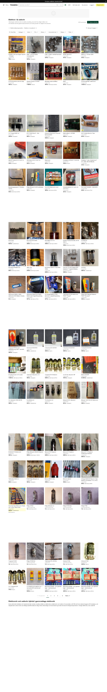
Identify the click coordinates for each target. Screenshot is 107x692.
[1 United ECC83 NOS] (89, 338)
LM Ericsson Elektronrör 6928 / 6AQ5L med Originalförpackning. (34, 295)
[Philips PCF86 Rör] (35, 551)
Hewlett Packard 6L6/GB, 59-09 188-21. (71, 241)
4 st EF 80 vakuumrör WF (69, 374)
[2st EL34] (89, 257)
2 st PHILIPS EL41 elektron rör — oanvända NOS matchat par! (34, 587)
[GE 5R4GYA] (89, 230)
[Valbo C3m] (35, 257)
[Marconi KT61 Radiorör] (53, 442)
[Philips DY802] (35, 496)
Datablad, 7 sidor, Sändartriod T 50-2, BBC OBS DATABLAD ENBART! (89, 161)
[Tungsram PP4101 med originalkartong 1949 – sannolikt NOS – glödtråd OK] (17, 338)
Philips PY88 (84, 505)
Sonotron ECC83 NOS (32, 347)
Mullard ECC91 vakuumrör (69, 400)
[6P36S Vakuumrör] (71, 44)
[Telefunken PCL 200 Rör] (53, 551)
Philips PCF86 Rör (31, 561)
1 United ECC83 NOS (86, 347)
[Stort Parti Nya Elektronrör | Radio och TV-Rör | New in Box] (17, 496)
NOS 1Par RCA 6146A (32, 240)
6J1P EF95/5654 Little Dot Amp (16, 81)
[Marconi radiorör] (71, 469)
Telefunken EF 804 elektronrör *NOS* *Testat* (70, 295)
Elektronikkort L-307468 (69, 133)
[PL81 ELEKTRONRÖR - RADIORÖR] (89, 177)
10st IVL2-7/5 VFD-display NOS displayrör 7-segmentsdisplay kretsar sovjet (70, 268)
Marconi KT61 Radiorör (50, 452)
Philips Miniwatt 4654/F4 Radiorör (35, 452)
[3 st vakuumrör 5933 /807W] (17, 390)
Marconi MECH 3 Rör (50, 479)
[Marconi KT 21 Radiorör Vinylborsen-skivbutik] (89, 442)
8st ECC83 (11, 240)
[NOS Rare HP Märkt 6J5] (17, 257)
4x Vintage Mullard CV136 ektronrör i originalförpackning (52, 295)
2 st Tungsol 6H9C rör (14, 133)
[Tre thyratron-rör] (53, 390)
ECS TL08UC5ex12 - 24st (33, 133)
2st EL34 (83, 267)
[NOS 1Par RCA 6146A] (35, 230)
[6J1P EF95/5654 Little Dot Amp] (17, 71)
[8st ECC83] (17, 230)
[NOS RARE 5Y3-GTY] (53, 230)
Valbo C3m (29, 267)
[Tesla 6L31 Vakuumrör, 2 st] (35, 364)
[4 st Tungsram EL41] (17, 576)
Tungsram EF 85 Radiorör (51, 374)
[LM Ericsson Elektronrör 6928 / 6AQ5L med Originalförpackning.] (35, 284)
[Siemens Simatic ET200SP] (35, 71)
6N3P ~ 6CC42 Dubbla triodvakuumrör (32, 55)
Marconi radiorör (67, 479)
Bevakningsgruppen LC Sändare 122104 (16, 187)
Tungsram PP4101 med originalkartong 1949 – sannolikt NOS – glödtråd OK (16, 348)
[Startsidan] (14, 5)
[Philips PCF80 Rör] (71, 496)
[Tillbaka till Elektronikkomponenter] (9, 28)
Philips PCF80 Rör (67, 505)
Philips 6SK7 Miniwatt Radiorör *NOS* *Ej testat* (88, 295)
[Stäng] (105, 1)
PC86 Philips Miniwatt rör (33, 479)
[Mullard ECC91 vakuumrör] (71, 390)
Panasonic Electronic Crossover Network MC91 (52, 134)
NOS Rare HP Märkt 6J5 (14, 267)
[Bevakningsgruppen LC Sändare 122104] (17, 177)
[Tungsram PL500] (17, 551)
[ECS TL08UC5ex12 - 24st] (35, 123)
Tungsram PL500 (13, 561)
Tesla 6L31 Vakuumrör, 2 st (33, 374)
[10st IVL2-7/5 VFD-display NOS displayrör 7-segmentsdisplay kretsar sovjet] (71, 257)
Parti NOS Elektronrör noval (51, 187)
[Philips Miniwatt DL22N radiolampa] (35, 177)
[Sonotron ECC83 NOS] (35, 338)
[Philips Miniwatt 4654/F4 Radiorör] (35, 442)
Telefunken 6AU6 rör (14, 479)
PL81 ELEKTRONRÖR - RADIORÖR (89, 187)
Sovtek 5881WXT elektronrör (88, 81)
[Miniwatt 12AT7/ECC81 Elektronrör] (89, 390)
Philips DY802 (30, 505)
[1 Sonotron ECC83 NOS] (71, 338)
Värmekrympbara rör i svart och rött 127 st (70, 187)
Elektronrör (47, 160)
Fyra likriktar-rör (30, 400)
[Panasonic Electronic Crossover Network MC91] (53, 123)
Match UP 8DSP (85, 374)
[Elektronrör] (53, 150)
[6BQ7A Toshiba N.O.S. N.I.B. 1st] (17, 150)
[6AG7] (71, 71)
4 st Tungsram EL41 (13, 586)
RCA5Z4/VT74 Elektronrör (15, 452)
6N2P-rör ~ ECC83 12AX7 (87, 54)
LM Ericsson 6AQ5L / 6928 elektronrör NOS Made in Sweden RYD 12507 (17, 295)
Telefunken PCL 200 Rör (51, 561)
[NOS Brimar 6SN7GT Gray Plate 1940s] (53, 257)
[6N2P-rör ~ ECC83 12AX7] (89, 44)
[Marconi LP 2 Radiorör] (71, 442)
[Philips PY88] (89, 496)
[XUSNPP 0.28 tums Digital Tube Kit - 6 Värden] (17, 44)
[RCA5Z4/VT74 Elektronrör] (17, 442)
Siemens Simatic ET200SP (33, 81)
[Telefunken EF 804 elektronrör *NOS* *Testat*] (71, 284)
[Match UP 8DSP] (89, 364)
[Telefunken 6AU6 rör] (17, 469)
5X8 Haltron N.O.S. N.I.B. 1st (33, 160)
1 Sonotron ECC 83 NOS (51, 347)
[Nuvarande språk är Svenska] (65, 5)
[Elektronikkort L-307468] (71, 123)
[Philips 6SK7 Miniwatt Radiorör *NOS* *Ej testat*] (89, 284)
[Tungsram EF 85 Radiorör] (53, 364)
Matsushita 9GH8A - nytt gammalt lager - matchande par (53, 587)
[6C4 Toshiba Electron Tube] (89, 123)
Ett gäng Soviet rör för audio (16, 374)
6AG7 (64, 81)
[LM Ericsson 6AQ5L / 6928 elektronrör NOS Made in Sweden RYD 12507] (17, 284)
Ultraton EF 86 (84, 561)
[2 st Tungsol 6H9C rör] (17, 123)
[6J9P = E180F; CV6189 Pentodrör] (53, 44)
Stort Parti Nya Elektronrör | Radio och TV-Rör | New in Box (17, 506)
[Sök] (57, 5)
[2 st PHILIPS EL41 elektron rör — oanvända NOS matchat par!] (35, 576)
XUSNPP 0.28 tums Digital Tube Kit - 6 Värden (17, 55)
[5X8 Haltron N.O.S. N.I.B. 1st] (35, 150)
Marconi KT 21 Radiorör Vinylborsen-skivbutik (87, 452)
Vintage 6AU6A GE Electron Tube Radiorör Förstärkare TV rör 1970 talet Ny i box (89, 479)
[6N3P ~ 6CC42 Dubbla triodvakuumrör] (35, 44)
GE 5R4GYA (84, 240)
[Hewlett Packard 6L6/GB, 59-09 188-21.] (71, 230)
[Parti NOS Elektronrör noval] (53, 177)
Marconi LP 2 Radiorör (68, 452)
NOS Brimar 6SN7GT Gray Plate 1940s (52, 268)
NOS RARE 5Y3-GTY (50, 240)
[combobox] (39, 5)
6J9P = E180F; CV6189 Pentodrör (53, 54)
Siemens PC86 (66, 561)
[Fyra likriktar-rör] (35, 390)
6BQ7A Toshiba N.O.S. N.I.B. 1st (16, 160)
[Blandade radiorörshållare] (53, 71)
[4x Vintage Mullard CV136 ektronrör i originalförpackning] (53, 284)
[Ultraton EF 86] (89, 551)
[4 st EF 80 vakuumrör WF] (71, 364)
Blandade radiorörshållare (51, 81)
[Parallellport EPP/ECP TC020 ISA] (71, 150)
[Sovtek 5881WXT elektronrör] (89, 71)
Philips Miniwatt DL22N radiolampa (35, 187)
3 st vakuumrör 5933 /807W (15, 400)
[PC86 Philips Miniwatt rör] (35, 469)
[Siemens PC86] (71, 551)
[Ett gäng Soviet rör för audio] (17, 364)
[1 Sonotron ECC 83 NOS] (53, 338)
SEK (69, 5)
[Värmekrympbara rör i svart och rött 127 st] (71, 177)
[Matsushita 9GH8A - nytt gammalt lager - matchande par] (53, 576)
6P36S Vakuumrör (67, 54)
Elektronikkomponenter (16, 28)
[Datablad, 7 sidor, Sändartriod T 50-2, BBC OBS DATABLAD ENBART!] (89, 150)
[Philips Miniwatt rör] (53, 496)
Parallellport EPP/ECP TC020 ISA (71, 160)
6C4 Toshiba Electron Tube (88, 133)
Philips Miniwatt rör (49, 505)
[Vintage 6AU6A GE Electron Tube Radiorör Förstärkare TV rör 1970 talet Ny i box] (89, 469)
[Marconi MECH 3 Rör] (53, 469)
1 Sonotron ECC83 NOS (69, 347)
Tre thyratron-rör (49, 400)
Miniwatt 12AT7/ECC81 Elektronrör (89, 400)
